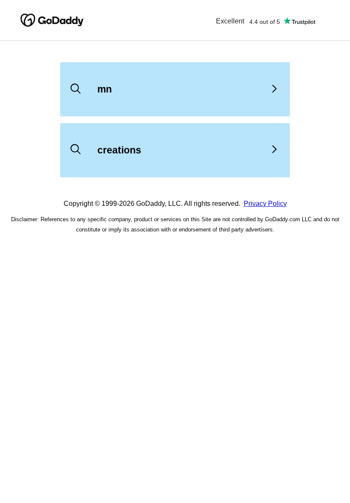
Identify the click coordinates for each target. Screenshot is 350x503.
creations (119, 150)
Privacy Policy (265, 203)
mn (104, 89)
